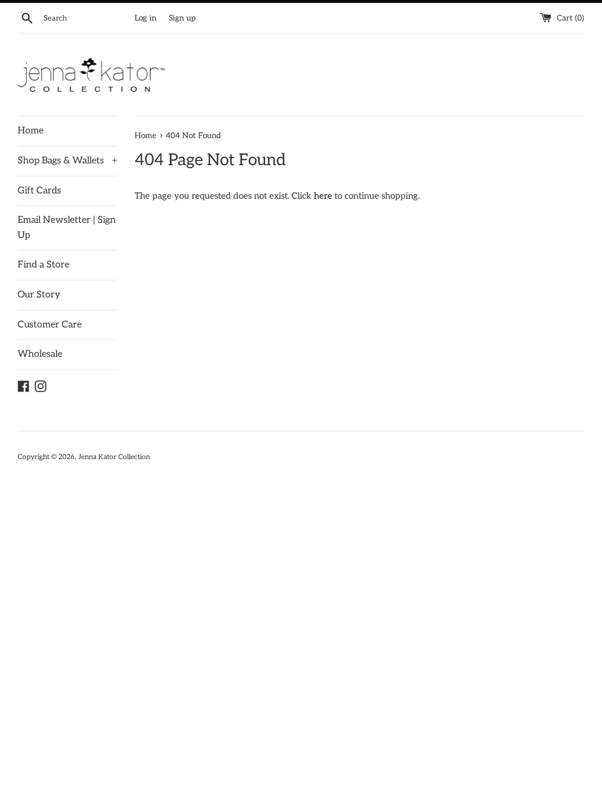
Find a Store (43, 264)
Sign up (182, 18)
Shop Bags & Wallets (67, 160)
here (323, 195)
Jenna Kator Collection (114, 457)
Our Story (39, 294)
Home (31, 130)
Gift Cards (39, 190)
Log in (145, 18)
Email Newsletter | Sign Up (67, 228)
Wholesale (40, 354)
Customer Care (50, 324)
